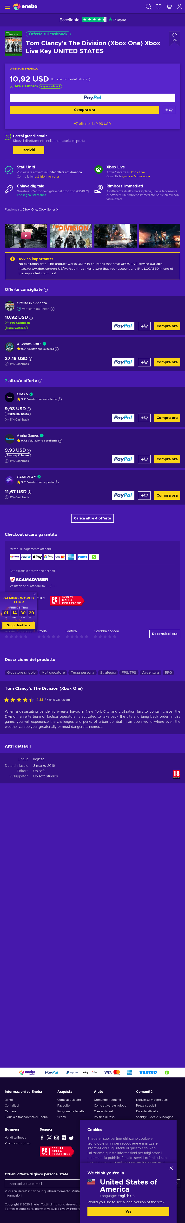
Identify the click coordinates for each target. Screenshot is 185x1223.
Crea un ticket (103, 1111)
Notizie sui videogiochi (152, 1099)
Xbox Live (138, 172)
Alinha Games (28, 435)
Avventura (150, 672)
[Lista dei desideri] (158, 6)
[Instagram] (56, 1137)
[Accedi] (179, 6)
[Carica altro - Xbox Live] (98, 170)
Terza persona (82, 672)
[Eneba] (25, 6)
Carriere (10, 1111)
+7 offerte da (92, 124)
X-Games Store (29, 344)
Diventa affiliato (147, 1111)
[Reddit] (71, 1137)
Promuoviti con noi (18, 1143)
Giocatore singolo (21, 672)
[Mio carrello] (169, 6)
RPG (168, 672)
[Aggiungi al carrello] (169, 110)
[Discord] (63, 1137)
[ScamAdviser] (29, 580)
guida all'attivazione (136, 176)
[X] (49, 1137)
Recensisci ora (165, 634)
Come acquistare (69, 1099)
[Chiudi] (171, 1168)
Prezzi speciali (146, 1105)
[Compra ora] (92, 98)
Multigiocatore (53, 672)
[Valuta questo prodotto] (20, 700)
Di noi (9, 1099)
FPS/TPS (129, 672)
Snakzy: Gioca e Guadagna (154, 1117)
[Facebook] (42, 1137)
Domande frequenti (107, 1099)
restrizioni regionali (46, 176)
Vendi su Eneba (15, 1137)
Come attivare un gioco (110, 1105)
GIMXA (22, 394)
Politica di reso (104, 1117)
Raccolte (63, 1105)
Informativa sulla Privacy (51, 1208)
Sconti (61, 1117)
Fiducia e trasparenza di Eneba (26, 1117)
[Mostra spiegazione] (57, 349)
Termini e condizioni (19, 1208)
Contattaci (12, 1105)
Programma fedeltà (71, 1111)
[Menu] (6, 6)
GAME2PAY (26, 477)
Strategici (108, 672)
